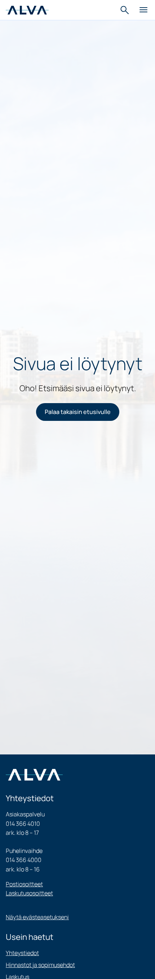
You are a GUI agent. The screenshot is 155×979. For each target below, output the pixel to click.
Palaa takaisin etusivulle (78, 412)
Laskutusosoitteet (29, 893)
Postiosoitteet (24, 884)
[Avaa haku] (125, 10)
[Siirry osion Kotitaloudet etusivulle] (27, 10)
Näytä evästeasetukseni (37, 917)
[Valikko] (143, 10)
